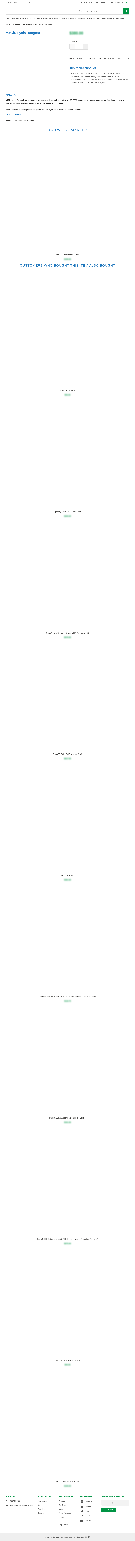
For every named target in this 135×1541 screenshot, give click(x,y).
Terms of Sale (64, 1521)
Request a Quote (85, 2)
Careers (62, 1501)
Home (8, 25)
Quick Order (100, 2)
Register (119, 2)
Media (61, 1509)
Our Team (62, 1505)
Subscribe (108, 1510)
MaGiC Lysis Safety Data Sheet (20, 120)
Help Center (63, 1525)
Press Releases (65, 1513)
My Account (42, 1501)
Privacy (62, 1517)
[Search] (126, 11)
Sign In (40, 1505)
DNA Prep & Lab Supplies (22, 25)
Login (110, 2)
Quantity (73, 41)
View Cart (41, 1509)
